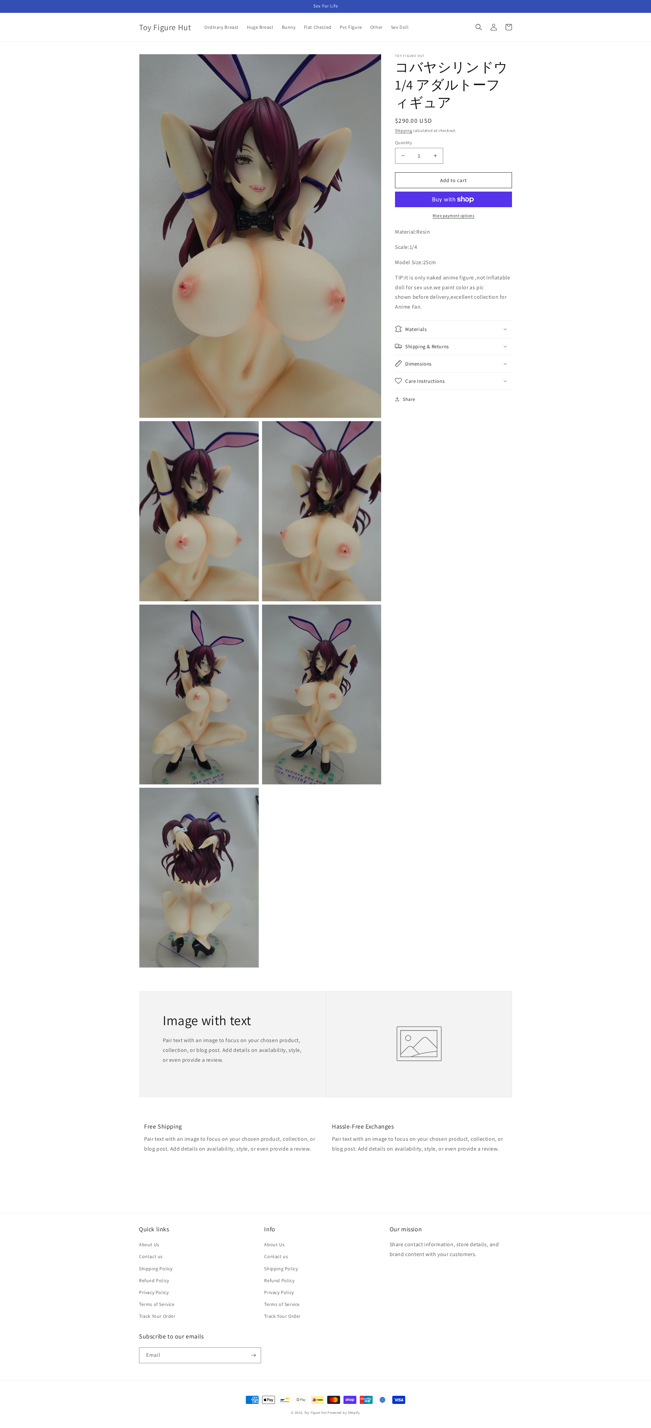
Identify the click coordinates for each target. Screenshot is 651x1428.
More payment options (453, 215)
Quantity (403, 142)
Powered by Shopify (344, 1412)
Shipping (403, 130)
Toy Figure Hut (315, 1412)
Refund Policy (154, 1280)
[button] (478, 27)
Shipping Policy (156, 1269)
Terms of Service (157, 1304)
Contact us (151, 1256)
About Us (149, 1244)
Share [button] (409, 399)
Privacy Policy (154, 1292)
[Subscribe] (253, 1355)
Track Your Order (157, 1316)
